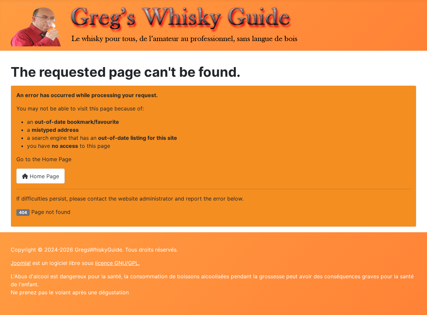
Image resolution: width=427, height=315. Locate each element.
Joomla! (21, 263)
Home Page (43, 176)
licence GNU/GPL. (117, 263)
